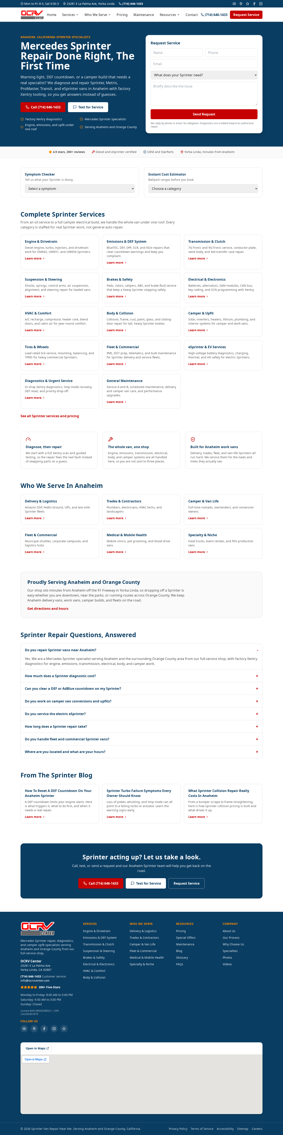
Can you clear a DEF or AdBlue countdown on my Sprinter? (141, 688)
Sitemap (242, 1129)
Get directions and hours (47, 608)
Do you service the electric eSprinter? (141, 714)
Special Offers (186, 938)
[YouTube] (234, 3)
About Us (229, 931)
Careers (257, 1129)
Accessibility (225, 1129)
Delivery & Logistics (143, 931)
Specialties (230, 951)
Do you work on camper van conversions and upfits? (141, 701)
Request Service (246, 14)
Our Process (231, 938)
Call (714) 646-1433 (45, 107)
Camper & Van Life (142, 944)
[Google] (241, 3)
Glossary (182, 957)
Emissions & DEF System (100, 938)
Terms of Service (202, 1129)
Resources (168, 14)
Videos (227, 964)
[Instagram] (260, 3)
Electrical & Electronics (99, 964)
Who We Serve (96, 14)
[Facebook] (254, 3)
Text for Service (90, 107)
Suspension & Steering (99, 951)
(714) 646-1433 (132, 4)
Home (51, 14)
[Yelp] (247, 3)
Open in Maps (35, 1048)
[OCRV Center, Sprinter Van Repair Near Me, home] (32, 14)
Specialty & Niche (142, 964)
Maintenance (143, 14)
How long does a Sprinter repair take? (141, 726)
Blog (179, 951)
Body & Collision (94, 977)
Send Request (204, 114)
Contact (192, 14)
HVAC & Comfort (94, 971)
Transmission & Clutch (98, 944)
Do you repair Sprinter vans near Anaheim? (141, 650)
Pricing (122, 14)
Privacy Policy (178, 1129)
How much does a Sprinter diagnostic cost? (141, 676)
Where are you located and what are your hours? (141, 751)
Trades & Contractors (144, 938)
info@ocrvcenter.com (35, 980)
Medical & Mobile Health (147, 957)
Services (68, 14)
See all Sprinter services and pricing (50, 416)
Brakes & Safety (94, 957)
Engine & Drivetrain (96, 931)
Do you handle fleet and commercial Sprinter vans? (141, 739)
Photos (227, 957)
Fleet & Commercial (143, 951)
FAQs (179, 964)
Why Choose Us (233, 944)
